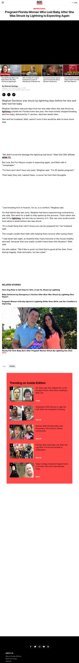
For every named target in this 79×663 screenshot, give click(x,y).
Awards (8, 661)
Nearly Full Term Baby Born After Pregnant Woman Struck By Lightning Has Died (37, 350)
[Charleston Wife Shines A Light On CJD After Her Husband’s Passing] (39, 413)
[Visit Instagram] (39, 647)
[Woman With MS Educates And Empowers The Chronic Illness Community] (39, 432)
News (4, 353)
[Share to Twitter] (9, 95)
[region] (39, 328)
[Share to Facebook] (4, 95)
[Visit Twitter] (35, 647)
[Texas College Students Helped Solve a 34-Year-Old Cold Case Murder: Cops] (39, 470)
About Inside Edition (13, 656)
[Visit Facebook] (31, 647)
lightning (6, 111)
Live (75, 2)
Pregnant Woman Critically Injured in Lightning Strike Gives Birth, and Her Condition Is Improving (39, 302)
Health (38, 419)
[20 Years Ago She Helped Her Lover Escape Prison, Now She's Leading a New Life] (39, 394)
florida (12, 366)
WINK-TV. (7, 157)
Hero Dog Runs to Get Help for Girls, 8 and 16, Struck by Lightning (31, 290)
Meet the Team (11, 658)
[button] (39, 327)
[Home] (39, 2)
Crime (38, 400)
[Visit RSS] (48, 647)
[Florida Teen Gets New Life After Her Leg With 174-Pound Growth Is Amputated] (39, 451)
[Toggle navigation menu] (3, 2)
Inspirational (39, 8)
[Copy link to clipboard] (14, 95)
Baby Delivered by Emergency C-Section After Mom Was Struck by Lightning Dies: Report (38, 295)
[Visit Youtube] (44, 647)
